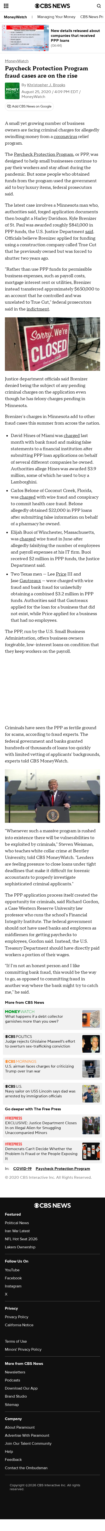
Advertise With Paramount (27, 1435)
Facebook (13, 1278)
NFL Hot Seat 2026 (21, 1239)
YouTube (12, 1270)
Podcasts (12, 1380)
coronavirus (65, 136)
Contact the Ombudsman (26, 1468)
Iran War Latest (17, 1231)
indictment (38, 309)
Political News (17, 1223)
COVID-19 (22, 1168)
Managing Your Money (56, 17)
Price (61, 574)
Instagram (13, 1286)
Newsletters (15, 1372)
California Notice (19, 1325)
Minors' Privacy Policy (23, 1349)
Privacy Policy (16, 1317)
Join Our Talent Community (28, 1443)
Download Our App (21, 1388)
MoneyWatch (15, 17)
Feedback (13, 1460)
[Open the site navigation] (19, 6)
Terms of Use (16, 1341)
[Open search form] (99, 6)
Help (9, 1452)
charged (72, 436)
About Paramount (20, 1427)
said (89, 232)
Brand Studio (16, 1396)
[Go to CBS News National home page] (52, 5)
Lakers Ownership (20, 1247)
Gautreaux (30, 581)
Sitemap (12, 1405)
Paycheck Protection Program (43, 154)
